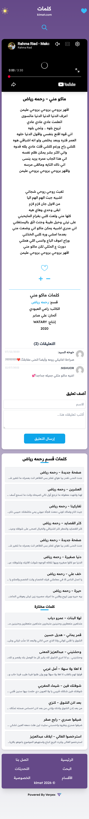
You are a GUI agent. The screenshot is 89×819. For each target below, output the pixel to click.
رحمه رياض (40, 302)
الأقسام (67, 778)
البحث (67, 769)
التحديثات (22, 769)
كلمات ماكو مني (44, 294)
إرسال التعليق (45, 439)
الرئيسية (67, 760)
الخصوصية (22, 778)
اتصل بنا (22, 760)
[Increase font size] (40, 278)
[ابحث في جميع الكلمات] (44, 27)
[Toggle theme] (5, 11)
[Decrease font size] (48, 278)
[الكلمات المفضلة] (84, 11)
